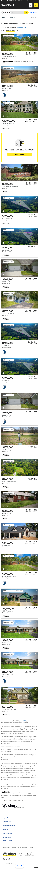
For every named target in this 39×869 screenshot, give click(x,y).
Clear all (33, 17)
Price (3, 17)
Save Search (33, 12)
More (11, 17)
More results (21, 27)
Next (24, 720)
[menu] (36, 5)
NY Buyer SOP (7, 841)
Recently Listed (10, 30)
